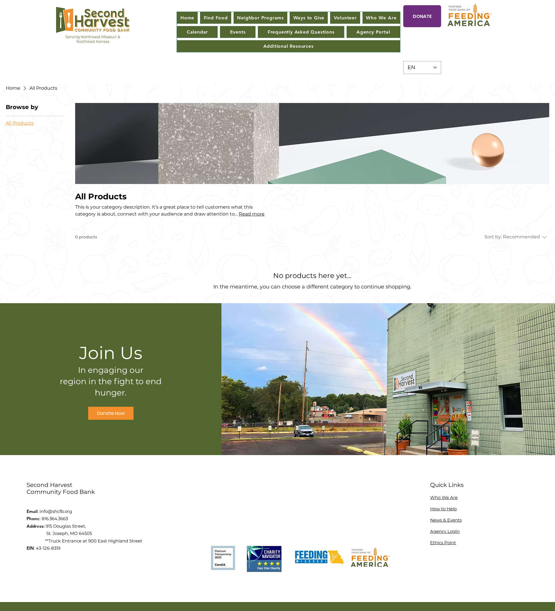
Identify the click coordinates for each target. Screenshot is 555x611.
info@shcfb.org (56, 511)
